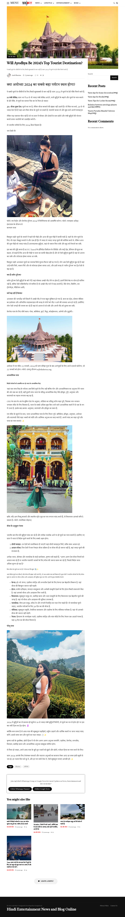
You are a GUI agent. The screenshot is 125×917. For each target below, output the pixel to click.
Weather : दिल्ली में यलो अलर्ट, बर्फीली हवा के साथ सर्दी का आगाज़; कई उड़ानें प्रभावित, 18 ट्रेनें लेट (46, 813)
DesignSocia (38, 905)
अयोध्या (26, 766)
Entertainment (63, 3)
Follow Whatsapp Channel (20, 789)
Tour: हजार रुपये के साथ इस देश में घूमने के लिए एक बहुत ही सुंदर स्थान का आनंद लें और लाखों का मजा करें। (19, 848)
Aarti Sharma (16, 75)
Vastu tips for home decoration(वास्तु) (103, 93)
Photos (17, 766)
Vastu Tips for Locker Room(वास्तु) (101, 101)
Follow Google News (42, 789)
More (76, 3)
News (37, 3)
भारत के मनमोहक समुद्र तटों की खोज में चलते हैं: (72, 811)
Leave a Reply (47, 881)
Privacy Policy (104, 905)
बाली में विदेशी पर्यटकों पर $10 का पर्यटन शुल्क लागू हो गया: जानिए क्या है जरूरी (19, 811)
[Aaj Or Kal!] (27, 3)
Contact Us (113, 905)
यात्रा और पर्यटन (11, 56)
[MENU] (8, 3)
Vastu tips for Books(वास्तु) (98, 97)
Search (90, 74)
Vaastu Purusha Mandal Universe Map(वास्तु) (101, 112)
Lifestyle (48, 3)
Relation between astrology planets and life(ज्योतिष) (102, 106)
